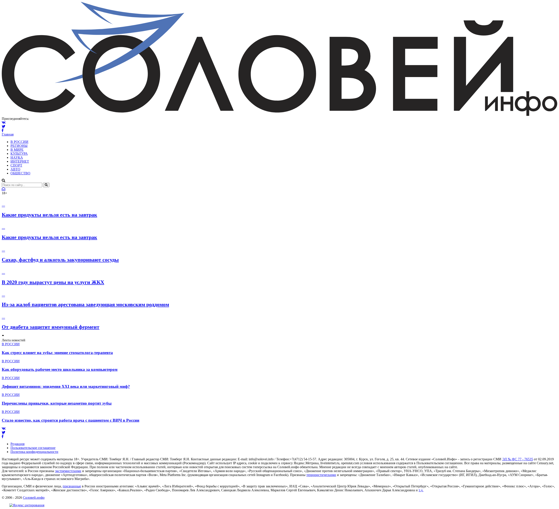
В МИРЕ (17, 149)
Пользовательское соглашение (32, 448)
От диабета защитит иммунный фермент (50, 327)
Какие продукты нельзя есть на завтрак (49, 215)
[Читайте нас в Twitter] (3, 126)
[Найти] (46, 185)
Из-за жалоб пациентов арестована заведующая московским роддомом (85, 304)
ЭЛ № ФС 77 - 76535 (517, 459)
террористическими (321, 475)
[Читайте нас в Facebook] (2, 130)
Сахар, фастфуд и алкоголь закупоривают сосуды (60, 260)
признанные (72, 486)
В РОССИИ (19, 142)
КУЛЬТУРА (19, 153)
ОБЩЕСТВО (20, 173)
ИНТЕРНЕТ (19, 161)
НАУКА (16, 157)
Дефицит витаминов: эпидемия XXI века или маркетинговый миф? (66, 386)
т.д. (421, 490)
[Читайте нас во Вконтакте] (4, 122)
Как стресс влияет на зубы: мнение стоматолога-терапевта (57, 352)
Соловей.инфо (34, 497)
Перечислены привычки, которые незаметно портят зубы (57, 403)
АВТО (15, 169)
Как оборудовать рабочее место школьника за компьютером (59, 369)
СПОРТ (16, 165)
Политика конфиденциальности (34, 452)
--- (3, 205)
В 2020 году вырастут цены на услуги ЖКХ (53, 282)
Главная (8, 134)
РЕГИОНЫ (19, 146)
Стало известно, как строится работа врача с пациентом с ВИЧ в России (70, 420)
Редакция (17, 444)
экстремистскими (68, 471)
